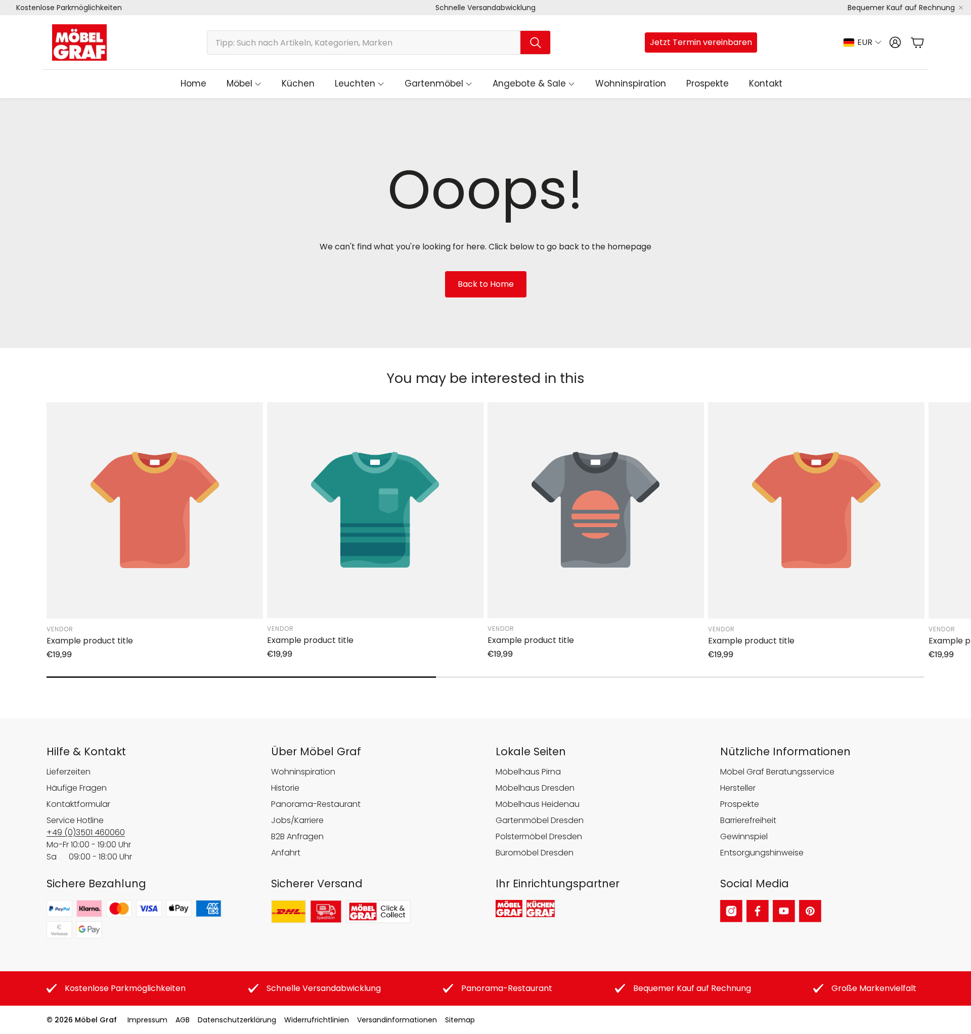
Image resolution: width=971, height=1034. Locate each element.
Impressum (147, 1020)
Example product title (90, 641)
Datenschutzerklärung (237, 1020)
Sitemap (460, 1020)
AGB (182, 1020)
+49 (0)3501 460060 (86, 832)
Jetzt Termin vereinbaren (701, 42)
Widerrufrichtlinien (316, 1020)
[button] (378, 42)
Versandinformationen (397, 1020)
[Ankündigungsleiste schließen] (960, 7)
